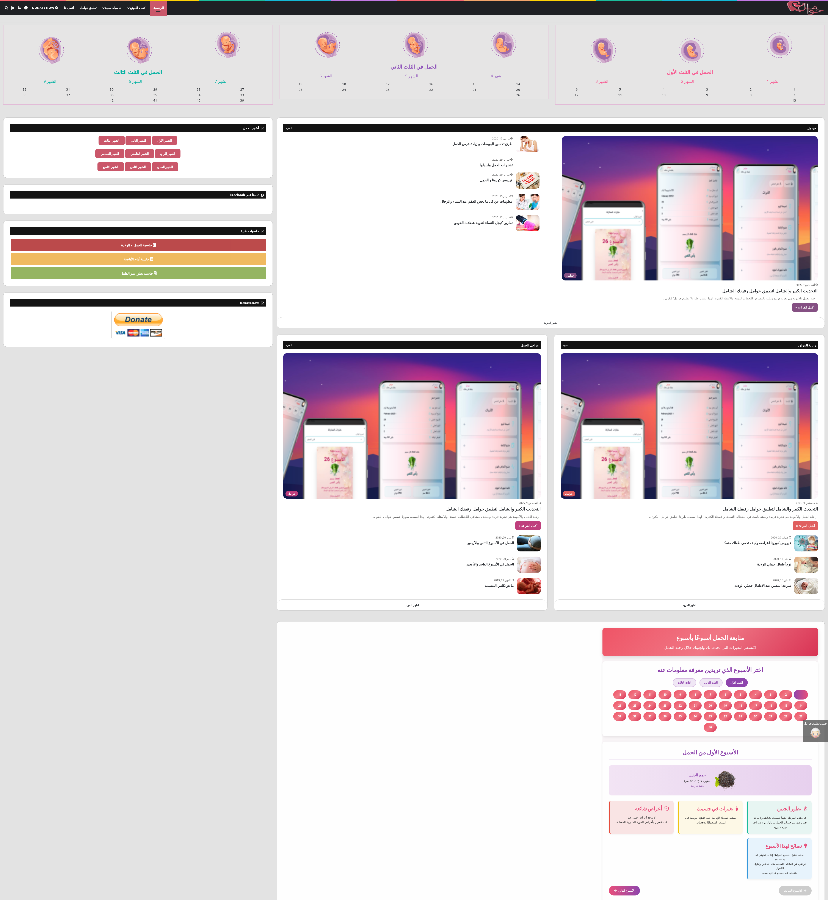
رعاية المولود (807, 345)
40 (199, 100)
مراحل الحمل (530, 345)
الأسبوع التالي (626, 890)
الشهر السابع (165, 167)
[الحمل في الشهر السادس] (327, 42)
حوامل (811, 128)
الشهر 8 (135, 81)
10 (664, 95)
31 (68, 89)
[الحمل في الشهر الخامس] (415, 42)
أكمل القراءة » (804, 307)
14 (518, 84)
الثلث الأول (737, 682)
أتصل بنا (69, 8)
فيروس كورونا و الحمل (496, 180)
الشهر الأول (164, 140)
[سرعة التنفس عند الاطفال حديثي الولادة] (806, 586)
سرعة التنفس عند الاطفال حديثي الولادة (762, 585)
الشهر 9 (50, 81)
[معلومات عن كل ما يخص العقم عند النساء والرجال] (527, 202)
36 (112, 95)
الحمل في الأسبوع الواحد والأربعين (490, 564)
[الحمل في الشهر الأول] (779, 42)
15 (475, 84)
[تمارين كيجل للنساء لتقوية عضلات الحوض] (527, 223)
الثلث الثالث (684, 682)
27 (242, 89)
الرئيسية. (158, 8)
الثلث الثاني (711, 682)
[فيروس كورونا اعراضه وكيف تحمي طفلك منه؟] (806, 543)
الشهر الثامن (138, 167)
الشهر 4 (497, 75)
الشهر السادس (110, 154)
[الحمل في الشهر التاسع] (51, 48)
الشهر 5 (411, 75)
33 (242, 95)
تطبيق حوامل (88, 8)
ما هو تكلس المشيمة (499, 585)
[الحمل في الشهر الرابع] (503, 42)
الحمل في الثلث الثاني (414, 66)
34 (199, 95)
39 (242, 100)
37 (68, 95)
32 (25, 89)
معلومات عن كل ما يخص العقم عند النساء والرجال (477, 201)
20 (518, 89)
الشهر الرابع (167, 154)
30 (112, 89)
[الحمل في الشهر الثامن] (139, 48)
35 (155, 95)
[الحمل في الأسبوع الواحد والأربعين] (529, 565)
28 (199, 89)
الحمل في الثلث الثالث (138, 71)
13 (794, 100)
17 (388, 84)
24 (344, 89)
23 (388, 89)
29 (155, 89)
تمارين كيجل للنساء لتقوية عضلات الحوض (483, 222)
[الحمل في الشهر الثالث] (603, 48)
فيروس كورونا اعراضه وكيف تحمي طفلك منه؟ (757, 542)
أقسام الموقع (138, 8)
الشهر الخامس (139, 154)
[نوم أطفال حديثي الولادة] (806, 565)
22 (431, 89)
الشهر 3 (602, 81)
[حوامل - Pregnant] (804, 8)
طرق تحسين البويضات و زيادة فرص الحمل (482, 143)
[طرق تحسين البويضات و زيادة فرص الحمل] (527, 144)
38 (25, 95)
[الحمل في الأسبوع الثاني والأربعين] (529, 543)
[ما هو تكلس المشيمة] (529, 586)
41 (155, 100)
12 (577, 95)
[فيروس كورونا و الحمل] (527, 180)
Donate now (43, 8)
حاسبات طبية (113, 8)
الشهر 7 (221, 81)
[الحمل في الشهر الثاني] (691, 48)
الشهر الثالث (111, 140)
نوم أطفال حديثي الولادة (774, 564)
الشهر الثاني (138, 140)
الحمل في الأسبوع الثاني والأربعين (490, 542)
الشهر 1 (773, 81)
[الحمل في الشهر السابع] (227, 42)
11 (620, 95)
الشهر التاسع (111, 167)
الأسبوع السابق (793, 890)
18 (344, 84)
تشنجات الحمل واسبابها (496, 165)
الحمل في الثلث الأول (690, 71)
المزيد (288, 128)
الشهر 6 (326, 75)
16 (431, 84)
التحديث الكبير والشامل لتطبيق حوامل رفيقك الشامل (770, 291)
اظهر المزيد (551, 323)
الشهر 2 (687, 81)
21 (475, 89)
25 (301, 89)
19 (301, 84)
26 (518, 95)
